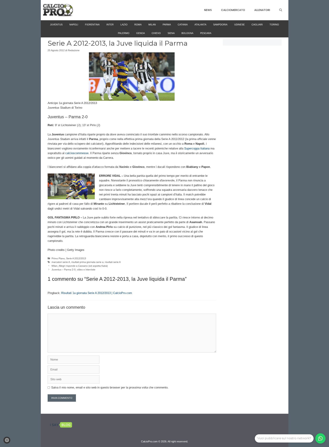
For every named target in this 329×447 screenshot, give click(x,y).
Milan (152, 24)
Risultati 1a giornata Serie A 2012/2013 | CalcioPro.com (96, 293)
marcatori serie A (61, 262)
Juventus (56, 24)
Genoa (140, 33)
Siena (171, 33)
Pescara (205, 33)
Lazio (123, 24)
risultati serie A (113, 262)
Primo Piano (58, 258)
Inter (110, 24)
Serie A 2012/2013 (76, 258)
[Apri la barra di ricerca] (281, 10)
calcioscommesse (76, 153)
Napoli (73, 24)
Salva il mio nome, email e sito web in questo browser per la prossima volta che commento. (109, 387)
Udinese (239, 24)
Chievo (156, 33)
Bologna (187, 33)
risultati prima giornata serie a (87, 262)
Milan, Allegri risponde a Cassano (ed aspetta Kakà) (80, 265)
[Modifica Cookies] (6, 440)
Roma (138, 24)
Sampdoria (220, 24)
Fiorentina (92, 24)
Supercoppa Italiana (197, 148)
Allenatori (262, 10)
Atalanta (200, 24)
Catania (183, 24)
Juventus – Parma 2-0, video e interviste (73, 269)
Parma (167, 24)
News (208, 10)
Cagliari (257, 24)
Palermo (123, 33)
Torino (274, 24)
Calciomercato (233, 10)
